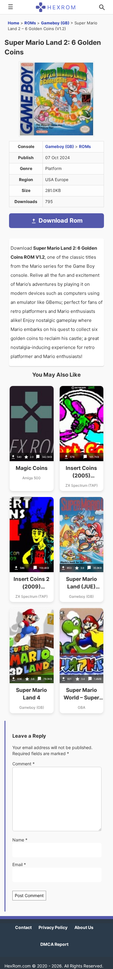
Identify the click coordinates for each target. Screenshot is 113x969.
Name (19, 839)
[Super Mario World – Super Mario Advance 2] (82, 660)
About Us (83, 927)
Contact (23, 927)
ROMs (30, 22)
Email (19, 864)
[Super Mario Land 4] (32, 660)
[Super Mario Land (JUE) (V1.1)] (82, 549)
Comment (23, 763)
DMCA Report (54, 944)
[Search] (102, 7)
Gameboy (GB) (55, 22)
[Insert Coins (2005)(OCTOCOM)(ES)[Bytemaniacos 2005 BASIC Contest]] (82, 438)
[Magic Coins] (32, 438)
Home (13, 22)
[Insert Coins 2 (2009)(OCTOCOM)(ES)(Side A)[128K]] (32, 549)
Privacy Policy (53, 927)
